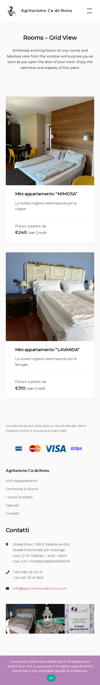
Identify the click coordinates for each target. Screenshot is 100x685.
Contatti (13, 513)
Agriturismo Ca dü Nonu (46, 10)
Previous (13, 145)
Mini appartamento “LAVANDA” (47, 349)
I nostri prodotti (19, 497)
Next (87, 145)
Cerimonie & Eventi (22, 489)
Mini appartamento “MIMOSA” (46, 193)
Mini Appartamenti (22, 481)
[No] (94, 670)
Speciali (12, 505)
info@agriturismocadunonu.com (40, 588)
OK (51, 678)
